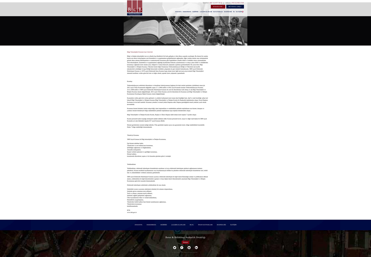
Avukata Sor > (218, 6)
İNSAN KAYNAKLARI (205, 225)
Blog (192, 225)
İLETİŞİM (239, 11)
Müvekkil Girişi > (235, 6)
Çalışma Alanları (206, 11)
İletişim (185, 242)
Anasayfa (178, 11)
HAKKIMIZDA (187, 11)
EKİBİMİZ (195, 11)
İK (234, 11)
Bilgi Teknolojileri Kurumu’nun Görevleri (140, 52)
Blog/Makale (218, 11)
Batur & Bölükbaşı (139, 11)
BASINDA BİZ (228, 11)
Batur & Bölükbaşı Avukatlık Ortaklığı (185, 237)
